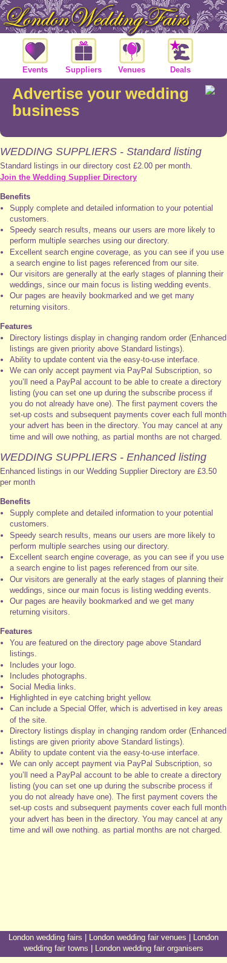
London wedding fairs (45, 937)
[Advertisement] (114, 886)
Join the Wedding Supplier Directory (68, 177)
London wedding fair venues (137, 937)
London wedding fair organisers (149, 948)
